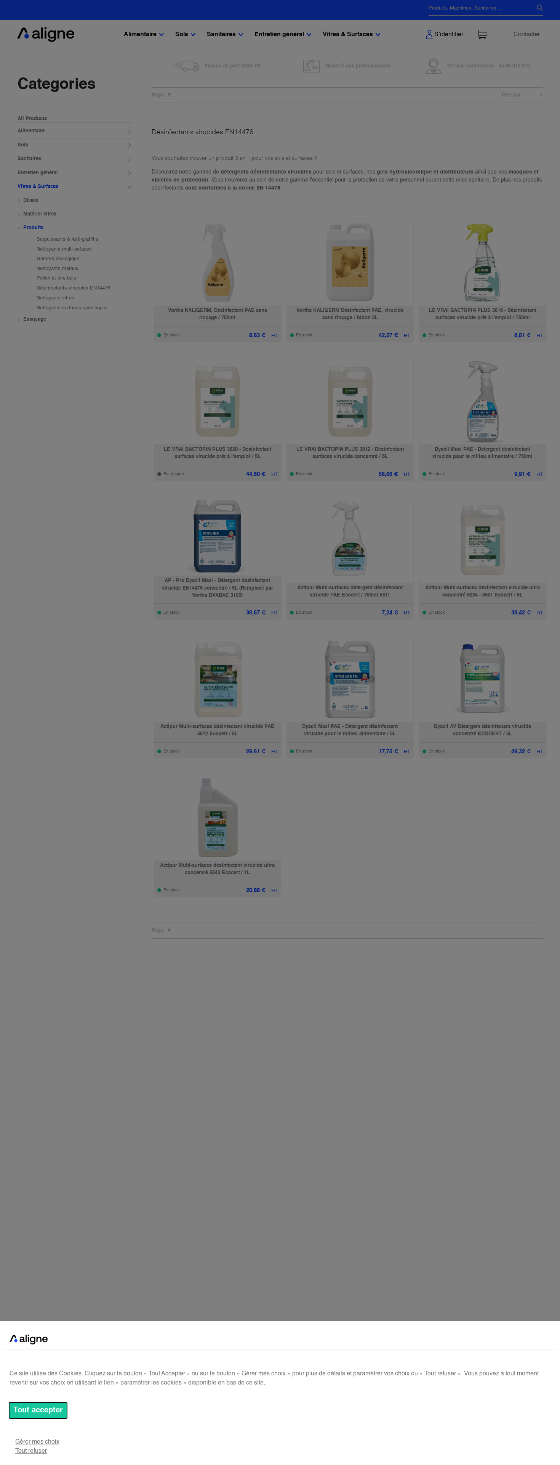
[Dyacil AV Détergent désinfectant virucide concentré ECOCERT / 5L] (482, 678)
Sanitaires (29, 159)
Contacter (527, 35)
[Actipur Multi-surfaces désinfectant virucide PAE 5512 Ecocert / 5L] (217, 678)
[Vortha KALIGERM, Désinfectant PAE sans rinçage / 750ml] (217, 262)
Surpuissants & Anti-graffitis (67, 239)
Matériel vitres (39, 214)
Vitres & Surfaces (38, 187)
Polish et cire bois (56, 278)
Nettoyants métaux (57, 268)
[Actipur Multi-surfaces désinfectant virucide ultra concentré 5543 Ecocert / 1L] (217, 817)
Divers (30, 200)
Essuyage (34, 319)
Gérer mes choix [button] (37, 1442)
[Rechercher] (537, 8)
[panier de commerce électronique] (482, 34)
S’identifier (448, 35)
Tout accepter (38, 1410)
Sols (23, 145)
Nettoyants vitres (55, 298)
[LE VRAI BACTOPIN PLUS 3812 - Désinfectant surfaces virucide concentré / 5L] (350, 401)
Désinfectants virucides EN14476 (73, 288)
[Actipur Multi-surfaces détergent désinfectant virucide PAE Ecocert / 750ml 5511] (350, 540)
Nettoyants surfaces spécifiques (72, 308)
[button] (537, 95)
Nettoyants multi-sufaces (64, 249)
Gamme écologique (58, 259)
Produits (33, 227)
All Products (32, 118)
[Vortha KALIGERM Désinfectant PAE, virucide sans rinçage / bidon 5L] (350, 262)
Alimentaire (31, 131)
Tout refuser (31, 1451)
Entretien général (38, 172)
